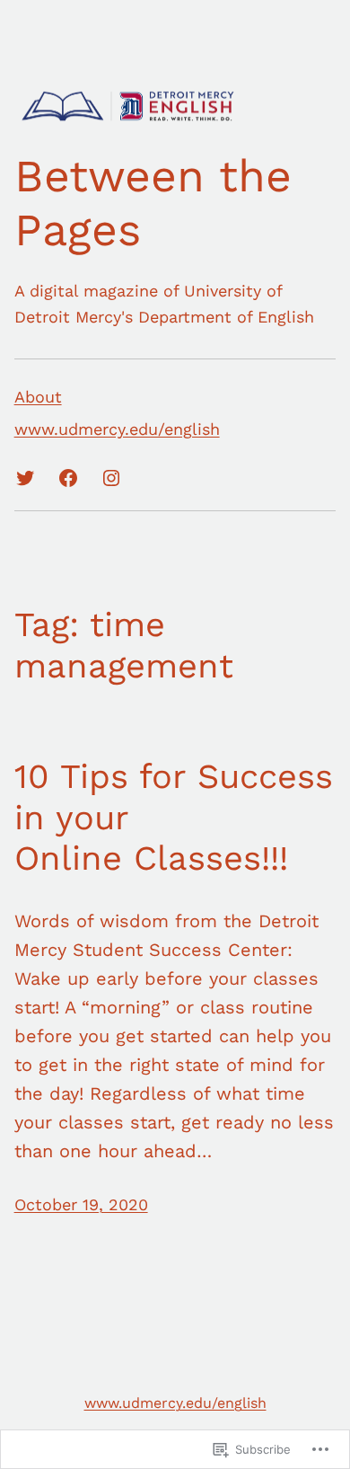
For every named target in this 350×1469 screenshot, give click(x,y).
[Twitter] (25, 478)
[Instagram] (111, 478)
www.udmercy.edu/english (175, 1402)
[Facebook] (68, 478)
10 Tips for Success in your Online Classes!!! (173, 817)
